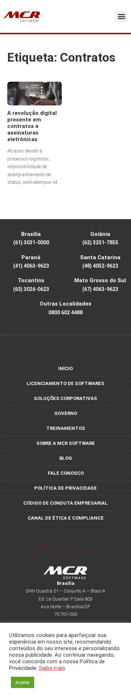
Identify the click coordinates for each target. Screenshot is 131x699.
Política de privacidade (65, 488)
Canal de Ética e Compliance (66, 518)
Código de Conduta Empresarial (65, 503)
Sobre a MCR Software (65, 443)
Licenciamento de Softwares (65, 383)
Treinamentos (65, 428)
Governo (65, 413)
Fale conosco (66, 473)
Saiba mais (52, 668)
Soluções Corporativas (65, 398)
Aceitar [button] (22, 682)
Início (65, 368)
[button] (121, 17)
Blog (65, 458)
